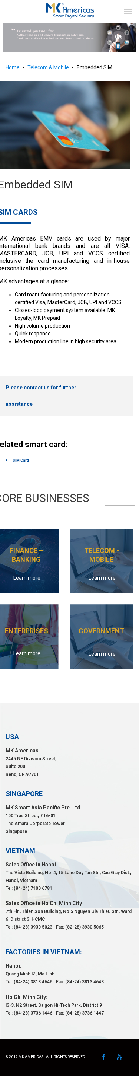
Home (13, 67)
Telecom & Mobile (48, 67)
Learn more (26, 578)
